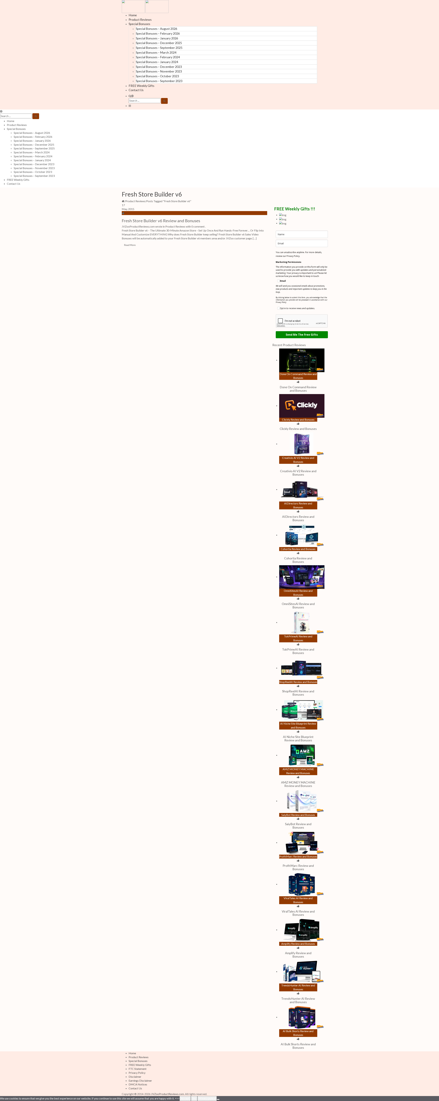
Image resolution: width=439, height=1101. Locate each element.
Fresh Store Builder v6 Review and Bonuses (161, 220)
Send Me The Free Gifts (302, 335)
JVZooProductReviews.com (167, 1094)
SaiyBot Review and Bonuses (298, 825)
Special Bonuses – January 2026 (157, 38)
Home (133, 15)
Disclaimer (135, 1076)
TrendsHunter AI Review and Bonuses (298, 1000)
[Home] (123, 201)
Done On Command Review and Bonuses (298, 388)
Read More (130, 244)
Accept (185, 1098)
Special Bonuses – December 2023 (159, 67)
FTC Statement (137, 1068)
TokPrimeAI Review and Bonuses (298, 651)
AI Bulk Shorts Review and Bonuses (298, 1045)
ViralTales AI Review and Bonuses (298, 913)
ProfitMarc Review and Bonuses (298, 867)
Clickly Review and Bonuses (298, 429)
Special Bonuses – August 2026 (156, 28)
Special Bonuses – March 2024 (156, 52)
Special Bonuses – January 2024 (157, 62)
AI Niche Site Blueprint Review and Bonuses (298, 738)
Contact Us (136, 90)
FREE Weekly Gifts (141, 86)
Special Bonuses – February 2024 (158, 57)
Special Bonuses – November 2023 (159, 71)
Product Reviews (140, 19)
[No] (218, 1099)
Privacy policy (207, 1098)
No (194, 1098)
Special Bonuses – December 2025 (159, 43)
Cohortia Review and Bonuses (298, 560)
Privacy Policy (137, 1072)
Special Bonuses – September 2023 (159, 81)
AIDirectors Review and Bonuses (298, 518)
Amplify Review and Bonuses (298, 954)
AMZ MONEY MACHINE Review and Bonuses (298, 784)
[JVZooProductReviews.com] (145, 6)
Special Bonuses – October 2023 (157, 76)
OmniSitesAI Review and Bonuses (298, 605)
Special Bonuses (139, 24)
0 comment (198, 226)
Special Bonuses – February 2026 (158, 33)
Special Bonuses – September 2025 (159, 48)
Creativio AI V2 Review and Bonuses (298, 472)
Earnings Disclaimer (140, 1080)
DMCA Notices (138, 1084)
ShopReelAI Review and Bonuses (298, 692)
